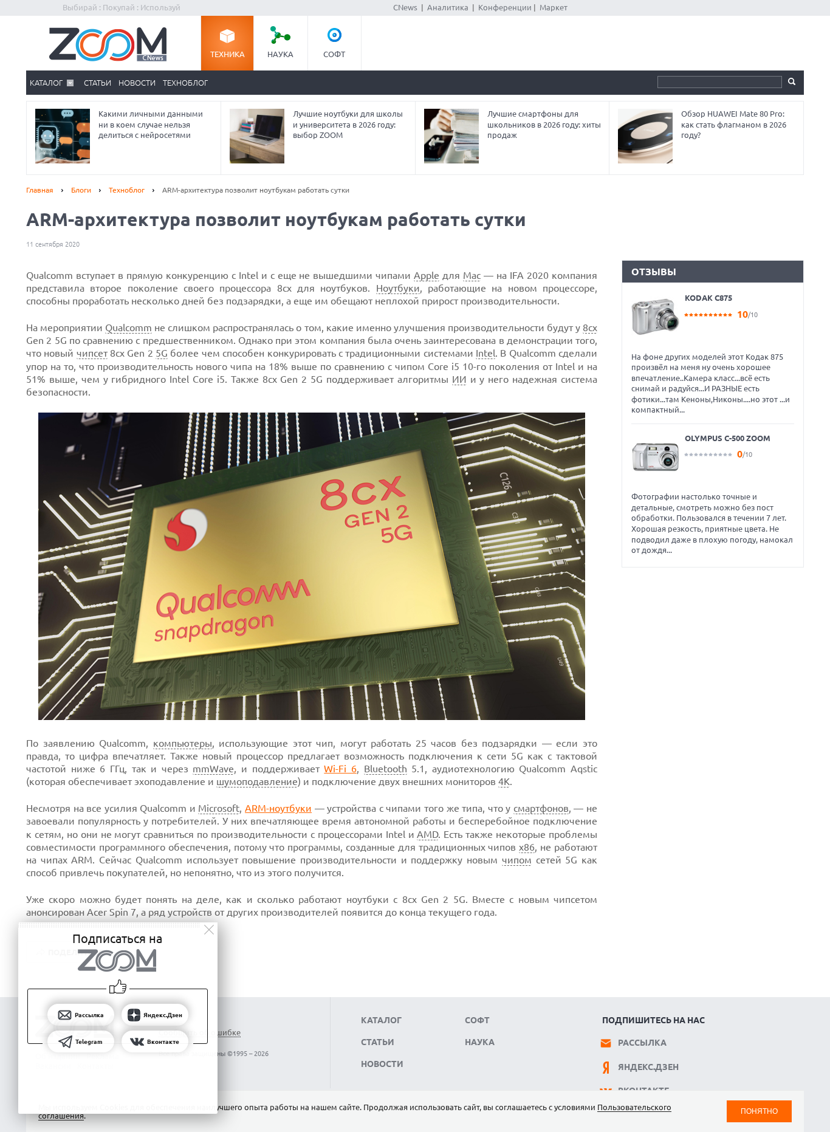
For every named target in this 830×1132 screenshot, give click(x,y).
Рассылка (642, 1043)
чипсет (92, 353)
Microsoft (218, 808)
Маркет (554, 7)
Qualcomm (128, 327)
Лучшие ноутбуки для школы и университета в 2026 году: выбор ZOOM (348, 124)
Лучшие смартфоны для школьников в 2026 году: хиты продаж (544, 124)
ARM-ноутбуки (278, 808)
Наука (280, 54)
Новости (137, 82)
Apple (426, 275)
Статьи (97, 82)
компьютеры (182, 743)
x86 (527, 847)
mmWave (213, 768)
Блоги (81, 190)
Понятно (759, 1111)
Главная (39, 190)
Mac (472, 275)
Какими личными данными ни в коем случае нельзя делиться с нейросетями (150, 124)
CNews (405, 7)
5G (162, 353)
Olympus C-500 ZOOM (727, 438)
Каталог (46, 82)
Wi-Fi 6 (340, 768)
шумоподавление (257, 781)
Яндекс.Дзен (648, 1067)
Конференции (505, 7)
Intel (485, 353)
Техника (227, 54)
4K (504, 781)
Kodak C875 (708, 297)
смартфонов (541, 808)
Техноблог (185, 82)
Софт (334, 54)
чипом (517, 859)
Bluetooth (385, 768)
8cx (590, 327)
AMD (427, 834)
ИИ (459, 379)
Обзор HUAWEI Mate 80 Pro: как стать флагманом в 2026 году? (733, 124)
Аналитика (447, 7)
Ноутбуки (398, 288)
